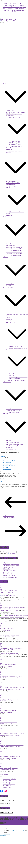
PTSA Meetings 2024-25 (15, 143)
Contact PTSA (10, 110)
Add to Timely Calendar (9, 461)
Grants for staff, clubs (9, 574)
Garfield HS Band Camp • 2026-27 (12, 3)
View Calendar (4, 774)
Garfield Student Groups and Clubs (15, 380)
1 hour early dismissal (6, 712)
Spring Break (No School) (7, 769)
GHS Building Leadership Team (14, 444)
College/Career (7, 382)
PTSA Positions (10, 115)
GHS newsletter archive (9, 570)
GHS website (6, 569)
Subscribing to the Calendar (16, 212)
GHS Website (9, 441)
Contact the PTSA (11, 186)
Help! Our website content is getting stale (14, 7)
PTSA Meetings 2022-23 (15, 146)
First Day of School (5, 630)
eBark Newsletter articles (13, 183)
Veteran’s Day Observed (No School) (10, 689)
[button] (15, 109)
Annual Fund (9, 244)
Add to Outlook (7, 464)
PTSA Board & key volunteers (14, 114)
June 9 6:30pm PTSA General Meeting (13, 8)
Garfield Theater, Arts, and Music (18, 348)
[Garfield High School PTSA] (8, 21)
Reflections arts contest (9, 575)
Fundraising (6, 217)
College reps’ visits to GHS (13, 412)
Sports (8, 350)
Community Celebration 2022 (14, 250)
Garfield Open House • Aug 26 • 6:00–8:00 (14, 5)
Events (8, 213)
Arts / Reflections (10, 322)
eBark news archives (8, 567)
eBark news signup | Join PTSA (11, 564)
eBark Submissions (11, 184)
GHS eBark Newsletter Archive (11, 565)
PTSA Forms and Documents (14, 151)
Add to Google (7, 462)
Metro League (12, 375)
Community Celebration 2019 (14, 255)
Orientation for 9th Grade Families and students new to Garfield (13, 11)
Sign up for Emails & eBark (13, 181)
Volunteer (5, 257)
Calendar (8, 188)
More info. (8, 488)
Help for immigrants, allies (10, 577)
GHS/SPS (5, 414)
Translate (12, 553)
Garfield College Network (13, 410)
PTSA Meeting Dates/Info (13, 117)
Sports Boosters (10, 148)
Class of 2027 (9, 319)
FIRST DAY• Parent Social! (7, 636)
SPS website (9, 447)
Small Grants (9, 149)
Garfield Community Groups (13, 446)
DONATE (5, 562)
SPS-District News (11, 449)
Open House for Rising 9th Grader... (9, 610)
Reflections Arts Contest (15, 346)
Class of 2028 (9, 321)
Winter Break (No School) (7, 723)
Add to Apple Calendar (9, 465)
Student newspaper (8, 572)
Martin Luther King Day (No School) (9, 735)
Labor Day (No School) (6, 666)
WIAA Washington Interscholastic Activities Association (18, 377)
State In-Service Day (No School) (9, 678)
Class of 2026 (9, 317)
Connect (5, 154)
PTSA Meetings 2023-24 (15, 144)
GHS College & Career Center (14, 409)
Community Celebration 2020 (14, 253)
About (4, 83)
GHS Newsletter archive (12, 442)
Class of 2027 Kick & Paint (7, 592)
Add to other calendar (9, 467)
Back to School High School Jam (8, 650)
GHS (1, 481)
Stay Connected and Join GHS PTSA (15, 112)
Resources (8, 152)
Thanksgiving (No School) (7, 700)
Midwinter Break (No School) (8, 758)
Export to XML (7, 469)
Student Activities (8, 287)
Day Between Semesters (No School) (10, 746)
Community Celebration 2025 (14, 247)
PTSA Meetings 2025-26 (15, 141)
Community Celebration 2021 (14, 252)
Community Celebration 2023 (14, 249)
